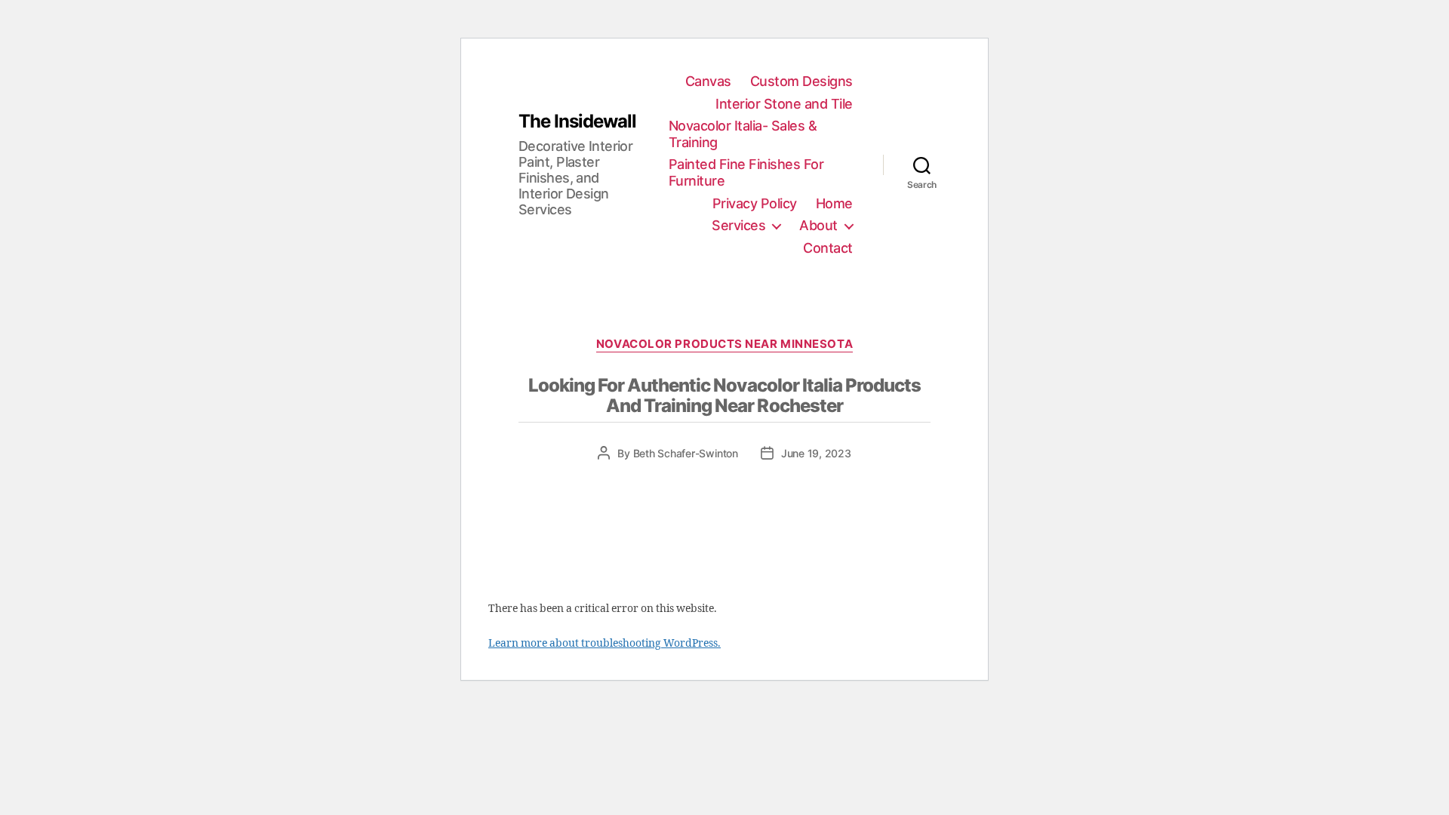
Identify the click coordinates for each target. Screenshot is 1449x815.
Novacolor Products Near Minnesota (724, 344)
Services (738, 225)
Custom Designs (801, 81)
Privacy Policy (754, 203)
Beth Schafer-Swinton (685, 453)
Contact (828, 248)
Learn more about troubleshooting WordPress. (604, 643)
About (818, 225)
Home (834, 203)
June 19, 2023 (816, 453)
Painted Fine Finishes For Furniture (746, 172)
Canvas (708, 81)
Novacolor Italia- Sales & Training (743, 134)
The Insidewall (577, 121)
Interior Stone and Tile (784, 104)
